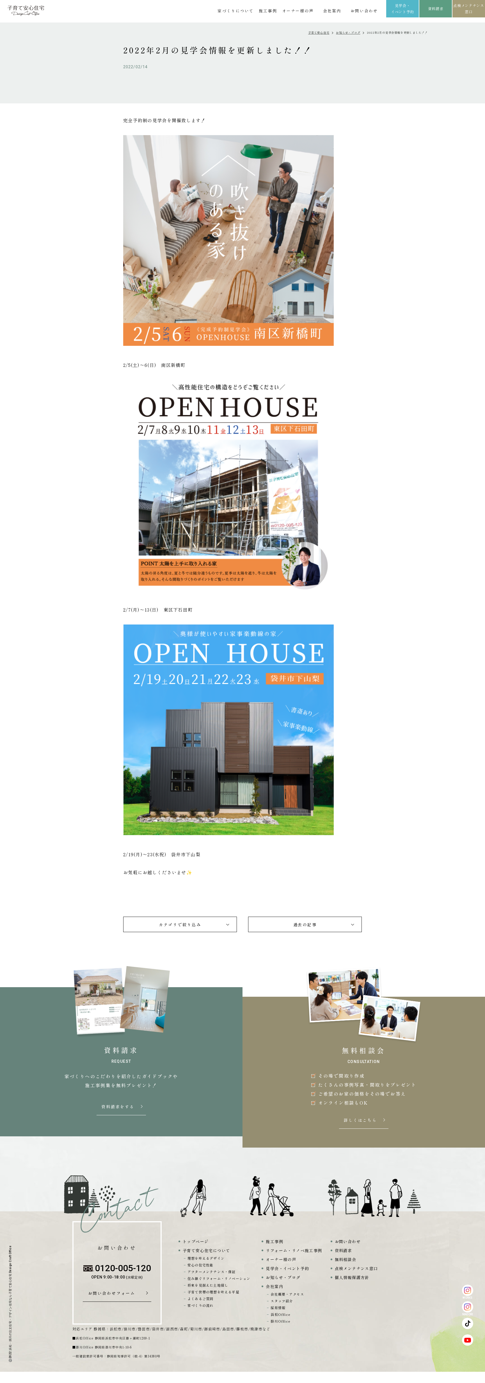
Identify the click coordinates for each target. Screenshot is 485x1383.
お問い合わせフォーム (113, 1293)
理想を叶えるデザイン (206, 1258)
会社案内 (332, 10)
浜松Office (280, 1314)
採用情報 (278, 1307)
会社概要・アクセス (287, 1294)
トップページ (196, 1241)
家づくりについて (236, 10)
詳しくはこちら (361, 1120)
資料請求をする (118, 1106)
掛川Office (280, 1321)
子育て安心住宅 (319, 32)
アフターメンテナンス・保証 (211, 1271)
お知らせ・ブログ (348, 32)
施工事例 (268, 10)
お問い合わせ (364, 10)
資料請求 (435, 8)
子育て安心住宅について (206, 1250)
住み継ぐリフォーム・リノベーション (218, 1278)
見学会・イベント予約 (402, 8)
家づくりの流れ (200, 1305)
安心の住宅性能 (200, 1264)
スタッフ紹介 (282, 1300)
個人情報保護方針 (352, 1277)
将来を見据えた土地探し (207, 1285)
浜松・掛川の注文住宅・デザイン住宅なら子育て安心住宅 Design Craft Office (10, 1298)
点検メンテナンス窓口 (468, 8)
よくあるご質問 (200, 1298)
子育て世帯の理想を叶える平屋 (213, 1291)
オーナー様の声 (298, 10)
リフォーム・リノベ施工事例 (294, 1250)
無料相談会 (345, 1259)
